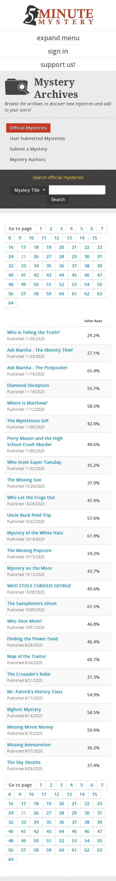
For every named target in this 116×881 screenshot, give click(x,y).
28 (61, 256)
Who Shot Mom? (24, 621)
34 (36, 266)
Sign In (58, 51)
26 (36, 256)
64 (10, 303)
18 (36, 247)
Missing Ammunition (29, 744)
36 (61, 266)
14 (81, 238)
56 (10, 293)
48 (10, 284)
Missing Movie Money (30, 727)
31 (99, 256)
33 (23, 266)
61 (74, 293)
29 (74, 256)
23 (99, 247)
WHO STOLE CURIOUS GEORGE (39, 586)
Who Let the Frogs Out (31, 497)
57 (23, 293)
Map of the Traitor (26, 656)
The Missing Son (24, 480)
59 (48, 293)
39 (99, 266)
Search (58, 199)
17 (23, 247)
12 (56, 238)
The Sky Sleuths (24, 762)
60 (61, 293)
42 (36, 275)
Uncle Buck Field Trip (29, 515)
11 (43, 238)
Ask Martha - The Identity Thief (40, 350)
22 (86, 247)
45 (74, 275)
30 (86, 256)
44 (61, 275)
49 (23, 284)
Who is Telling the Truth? (33, 332)
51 (48, 284)
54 (86, 284)
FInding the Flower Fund (32, 639)
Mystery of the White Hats (35, 533)
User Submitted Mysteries (37, 138)
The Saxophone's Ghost (32, 603)
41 (23, 275)
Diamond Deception (28, 385)
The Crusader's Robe (28, 674)
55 (99, 284)
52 (61, 284)
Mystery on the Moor (29, 568)
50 (36, 284)
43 (48, 275)
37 (74, 266)
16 (10, 247)
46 (86, 275)
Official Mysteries (28, 128)
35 (48, 266)
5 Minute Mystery (58, 15)
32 (10, 266)
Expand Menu (58, 37)
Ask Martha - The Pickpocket (37, 367)
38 (86, 266)
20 (61, 247)
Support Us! (58, 64)
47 (99, 275)
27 (48, 256)
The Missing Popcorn (29, 550)
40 (10, 275)
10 (31, 238)
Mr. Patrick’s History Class (34, 692)
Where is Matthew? (27, 403)
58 (36, 293)
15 (94, 238)
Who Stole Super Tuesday (34, 462)
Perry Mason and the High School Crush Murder (35, 441)
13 (69, 238)
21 (74, 247)
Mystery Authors (27, 159)
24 (10, 256)
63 (99, 293)
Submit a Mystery (28, 149)
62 (86, 293)
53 (74, 284)
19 (48, 247)
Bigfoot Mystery (24, 709)
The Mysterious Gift (28, 420)
